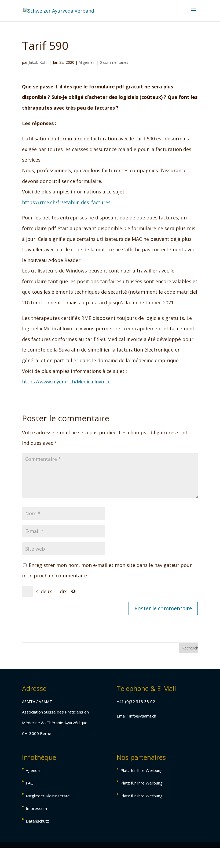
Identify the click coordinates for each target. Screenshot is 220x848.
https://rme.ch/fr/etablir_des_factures (66, 202)
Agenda (33, 770)
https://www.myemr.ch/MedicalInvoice (66, 381)
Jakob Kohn (39, 62)
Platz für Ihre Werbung (141, 770)
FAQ (30, 783)
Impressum (36, 808)
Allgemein (87, 62)
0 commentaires (114, 62)
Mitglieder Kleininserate (48, 795)
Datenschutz (37, 821)
